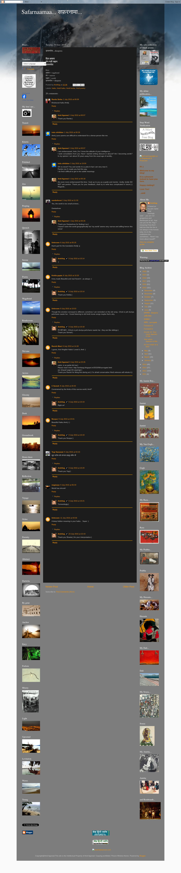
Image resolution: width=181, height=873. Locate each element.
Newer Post (52, 586)
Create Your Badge (27, 100)
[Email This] (74, 85)
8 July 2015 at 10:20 (71, 275)
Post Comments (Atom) (65, 592)
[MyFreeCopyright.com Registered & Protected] (149, 161)
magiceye (56, 485)
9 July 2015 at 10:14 (76, 258)
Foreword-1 (148, 329)
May (146, 351)
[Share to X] (78, 85)
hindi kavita (70, 88)
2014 (144, 364)
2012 (144, 371)
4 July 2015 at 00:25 (77, 221)
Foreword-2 (148, 326)
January (147, 360)
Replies (57, 111)
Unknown (56, 242)
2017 (144, 281)
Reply (54, 106)
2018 (144, 278)
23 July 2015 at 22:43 (77, 534)
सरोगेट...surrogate (150, 322)
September (149, 300)
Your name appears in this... (151, 340)
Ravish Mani (57, 346)
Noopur (55, 419)
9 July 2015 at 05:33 (68, 485)
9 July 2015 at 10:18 (76, 327)
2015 (144, 288)
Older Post (128, 586)
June (146, 310)
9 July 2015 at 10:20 (76, 468)
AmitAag (61, 258)
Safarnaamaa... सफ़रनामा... (52, 11)
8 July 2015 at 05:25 (68, 242)
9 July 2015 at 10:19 (76, 402)
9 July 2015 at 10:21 (76, 501)
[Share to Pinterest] (83, 85)
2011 (144, 374)
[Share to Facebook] (81, 85)
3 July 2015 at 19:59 (78, 163)
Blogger (142, 856)
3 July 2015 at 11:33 (70, 200)
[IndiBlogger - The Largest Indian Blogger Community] (149, 84)
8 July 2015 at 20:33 (68, 386)
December (148, 290)
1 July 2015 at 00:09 (71, 99)
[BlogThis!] (76, 85)
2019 (144, 275)
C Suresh (55, 386)
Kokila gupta (57, 275)
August (147, 303)
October (147, 297)
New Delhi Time (150, 250)
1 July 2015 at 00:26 (72, 132)
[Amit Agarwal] (24, 98)
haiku (54, 88)
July (146, 307)
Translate (30, 69)
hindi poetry (80, 88)
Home (90, 586)
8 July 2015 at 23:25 (77, 362)
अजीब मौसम (147, 316)
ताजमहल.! (147, 319)
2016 (144, 284)
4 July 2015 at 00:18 (77, 179)
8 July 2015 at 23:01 (66, 419)
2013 (144, 368)
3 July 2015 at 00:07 (77, 115)
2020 (144, 271)
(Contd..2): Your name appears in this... (150, 334)
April (146, 354)
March (147, 357)
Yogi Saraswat (57, 452)
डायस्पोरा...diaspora (151, 313)
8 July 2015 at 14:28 (71, 346)
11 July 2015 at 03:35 (68, 518)
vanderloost (57, 200)
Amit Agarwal (63, 115)
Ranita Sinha (57, 99)
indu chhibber (57, 132)
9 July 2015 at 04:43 (72, 452)
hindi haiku (61, 88)
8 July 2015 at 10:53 (68, 309)
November (148, 294)
